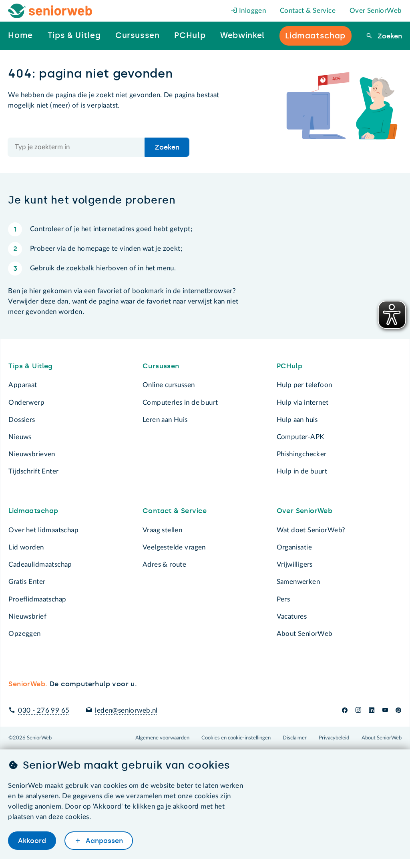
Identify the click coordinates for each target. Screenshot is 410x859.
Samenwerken (298, 581)
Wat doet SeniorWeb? (311, 530)
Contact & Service (308, 10)
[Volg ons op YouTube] (385, 710)
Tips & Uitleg (30, 366)
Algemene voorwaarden (162, 737)
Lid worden (26, 547)
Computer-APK (300, 436)
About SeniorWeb (305, 633)
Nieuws (19, 436)
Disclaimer (295, 737)
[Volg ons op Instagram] (358, 710)
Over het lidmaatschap (43, 530)
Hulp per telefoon (304, 385)
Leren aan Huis (165, 419)
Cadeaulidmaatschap (40, 564)
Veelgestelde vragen (174, 547)
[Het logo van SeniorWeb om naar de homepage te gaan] (50, 11)
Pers (283, 599)
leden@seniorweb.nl (126, 710)
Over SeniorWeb (376, 10)
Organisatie (294, 547)
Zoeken (389, 36)
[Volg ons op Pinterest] (398, 710)
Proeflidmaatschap (37, 599)
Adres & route (164, 564)
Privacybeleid (334, 737)
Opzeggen (24, 633)
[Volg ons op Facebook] (345, 710)
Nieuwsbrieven (31, 454)
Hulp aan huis (297, 419)
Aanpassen (103, 841)
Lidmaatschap (33, 511)
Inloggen (251, 10)
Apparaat (22, 385)
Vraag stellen (162, 530)
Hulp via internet (303, 402)
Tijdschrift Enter (33, 471)
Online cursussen (169, 385)
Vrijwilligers (295, 564)
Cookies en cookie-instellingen (236, 737)
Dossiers (21, 419)
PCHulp (289, 366)
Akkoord (32, 841)
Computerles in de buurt (180, 402)
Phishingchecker (302, 454)
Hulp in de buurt (302, 471)
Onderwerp (26, 402)
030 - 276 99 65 (43, 710)
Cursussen (161, 366)
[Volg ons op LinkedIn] (371, 710)
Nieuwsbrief (27, 616)
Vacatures (292, 616)
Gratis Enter (26, 581)
